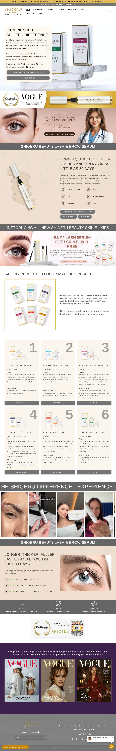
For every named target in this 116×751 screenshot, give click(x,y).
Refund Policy (92, 729)
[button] (39, 10)
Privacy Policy (82, 729)
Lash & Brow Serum (38, 9)
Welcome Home (64, 726)
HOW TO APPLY (68, 216)
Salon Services (31, 13)
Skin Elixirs (51, 9)
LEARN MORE (20, 402)
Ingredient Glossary (104, 726)
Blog (82, 9)
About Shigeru (72, 9)
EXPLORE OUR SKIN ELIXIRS (28, 78)
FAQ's (75, 729)
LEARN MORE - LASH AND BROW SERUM (77, 211)
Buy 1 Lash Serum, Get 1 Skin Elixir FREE (15, 747)
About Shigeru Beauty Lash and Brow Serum (83, 726)
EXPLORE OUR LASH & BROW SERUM (28, 72)
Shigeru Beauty (60, 747)
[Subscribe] (45, 737)
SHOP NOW (85, 216)
